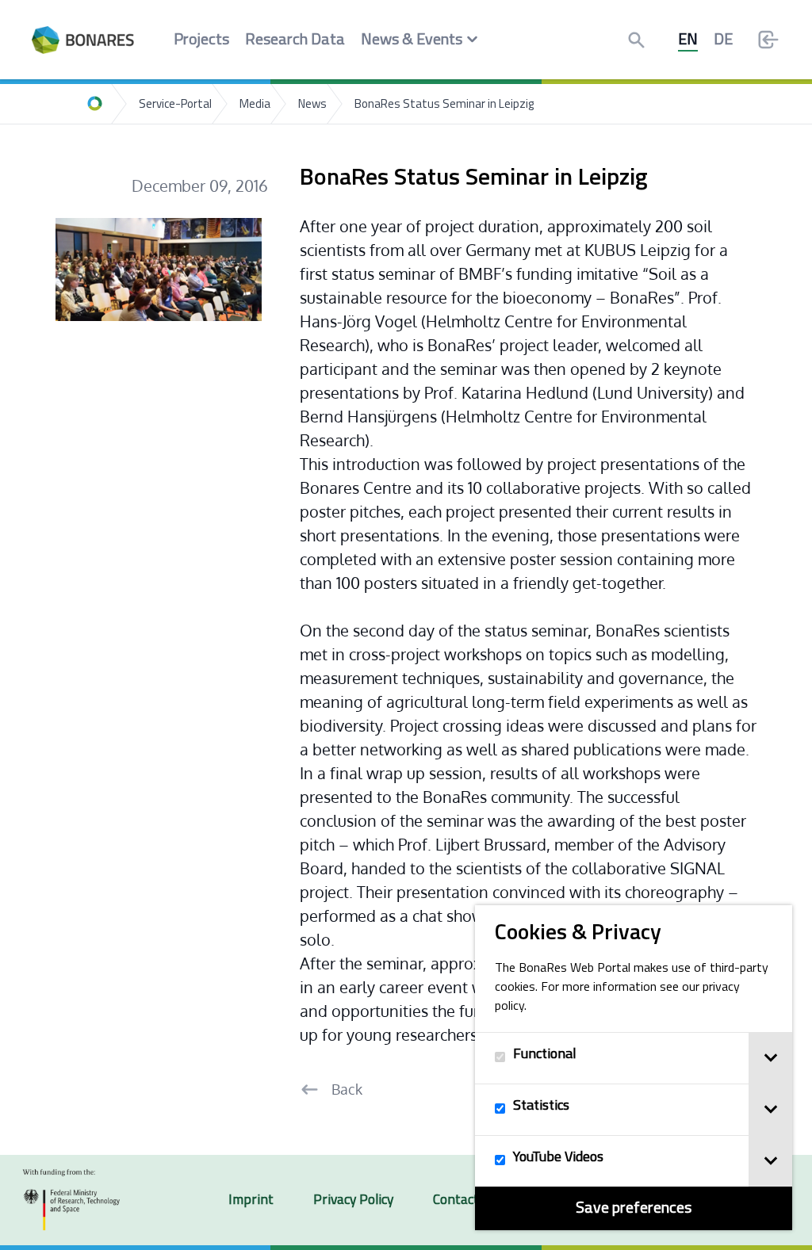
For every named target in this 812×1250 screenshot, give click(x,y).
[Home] (95, 104)
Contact (456, 1200)
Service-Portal (175, 105)
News (312, 105)
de (723, 40)
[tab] (770, 1058)
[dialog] (633, 1067)
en (688, 40)
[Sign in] (768, 40)
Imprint (251, 1200)
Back (346, 1089)
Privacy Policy (353, 1200)
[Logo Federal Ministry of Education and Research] (71, 1200)
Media (254, 105)
